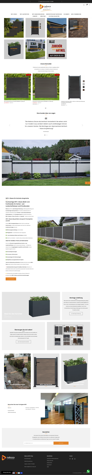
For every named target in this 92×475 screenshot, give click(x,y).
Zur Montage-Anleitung (76, 311)
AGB (48, 464)
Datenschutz (49, 460)
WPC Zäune (14, 14)
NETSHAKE (80, 470)
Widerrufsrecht (50, 458)
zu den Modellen (11, 276)
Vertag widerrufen (7, 472)
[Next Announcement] (62, 1)
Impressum (49, 462)
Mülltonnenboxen (76, 14)
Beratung (43, 16)
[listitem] (46, 1)
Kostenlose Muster (54, 16)
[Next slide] (82, 125)
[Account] (83, 4)
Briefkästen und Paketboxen (54, 14)
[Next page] (87, 86)
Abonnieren (61, 441)
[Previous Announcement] (30, 1)
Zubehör (35, 16)
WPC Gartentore (24, 14)
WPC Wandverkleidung (38, 14)
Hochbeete (66, 14)
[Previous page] (4, 86)
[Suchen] (89, 4)
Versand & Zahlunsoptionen (52, 456)
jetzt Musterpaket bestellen (23, 339)
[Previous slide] (9, 125)
